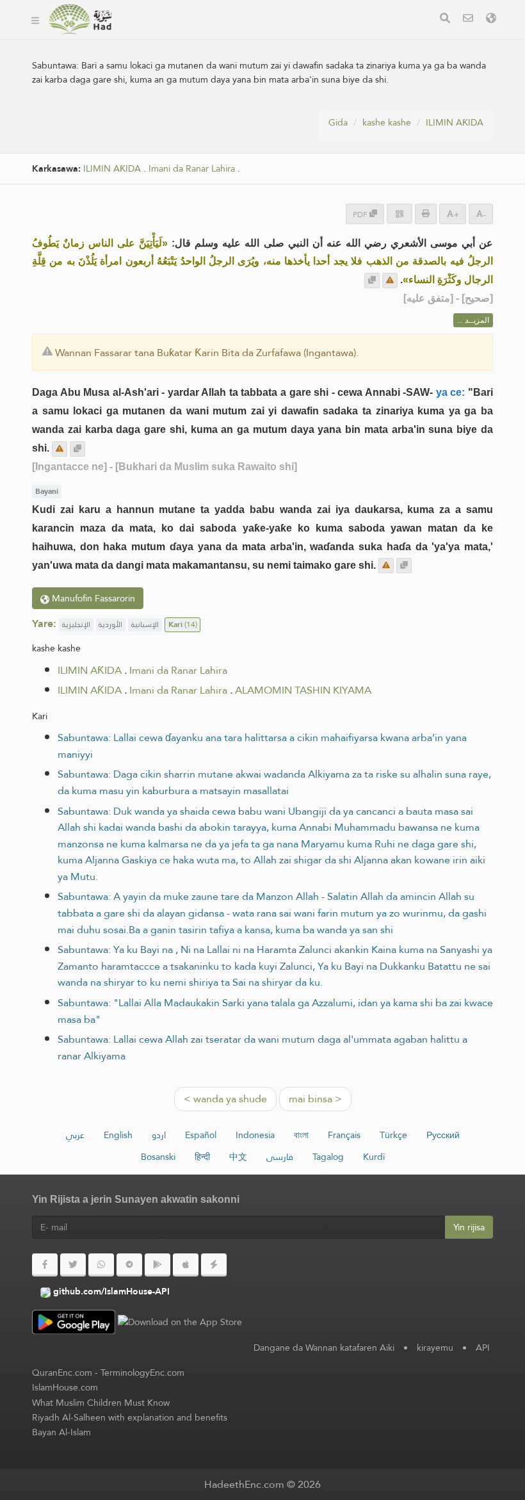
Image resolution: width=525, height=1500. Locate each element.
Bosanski (158, 1156)
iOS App (349, 37)
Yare (143, 67)
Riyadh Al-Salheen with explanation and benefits (129, 1417)
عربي (75, 1135)
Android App (266, 37)
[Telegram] (129, 1264)
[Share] (399, 214)
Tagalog (328, 1156)
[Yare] (491, 19)
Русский (443, 1135)
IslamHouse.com (65, 1387)
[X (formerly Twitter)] (73, 1264)
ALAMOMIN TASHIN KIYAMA (303, 690)
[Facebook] (45, 1264)
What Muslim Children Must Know (101, 1402)
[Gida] (35, 19)
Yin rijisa (469, 1227)
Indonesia (255, 1135)
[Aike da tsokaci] (390, 280)
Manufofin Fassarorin (92, 598)
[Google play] (157, 1264)
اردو (159, 1135)
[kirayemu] (468, 19)
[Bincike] (444, 19)
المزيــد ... (473, 320)
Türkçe (393, 1135)
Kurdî (374, 1156)
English (118, 1135)
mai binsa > (315, 1098)
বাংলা (301, 1135)
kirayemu (435, 1347)
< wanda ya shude (225, 1098)
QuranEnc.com (62, 1372)
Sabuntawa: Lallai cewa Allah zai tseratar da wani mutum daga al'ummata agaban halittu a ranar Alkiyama (262, 1047)
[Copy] (372, 280)
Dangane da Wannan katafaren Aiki (324, 1347)
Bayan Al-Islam (61, 1432)
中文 (238, 1156)
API (483, 1347)
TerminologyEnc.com (142, 1372)
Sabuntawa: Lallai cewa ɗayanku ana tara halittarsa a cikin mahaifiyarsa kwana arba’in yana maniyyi (262, 745)
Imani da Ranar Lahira (192, 169)
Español (200, 1135)
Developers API (168, 37)
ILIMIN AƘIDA (454, 122)
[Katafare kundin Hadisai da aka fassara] (79, 19)
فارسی (279, 1156)
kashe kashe (386, 122)
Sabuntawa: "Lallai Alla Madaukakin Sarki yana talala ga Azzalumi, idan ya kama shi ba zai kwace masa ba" (275, 1011)
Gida (338, 122)
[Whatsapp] (101, 1264)
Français (344, 1135)
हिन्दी (202, 1156)
